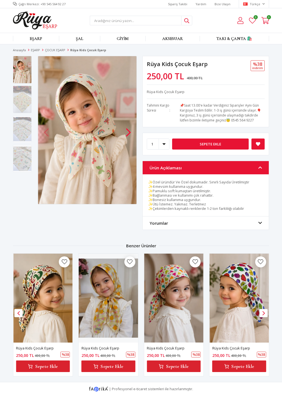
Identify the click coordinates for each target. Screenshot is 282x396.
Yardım (201, 4)
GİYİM (123, 38)
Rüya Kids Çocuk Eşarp (35, 348)
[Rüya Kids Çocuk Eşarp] (43, 298)
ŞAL (79, 38)
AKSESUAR (172, 38)
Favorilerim (255, 18)
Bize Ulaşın (223, 4)
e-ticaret (140, 388)
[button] (128, 129)
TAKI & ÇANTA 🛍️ (234, 38)
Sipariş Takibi (177, 4)
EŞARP (36, 38)
